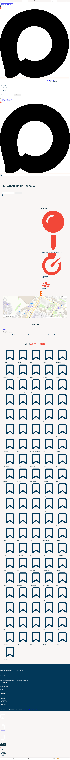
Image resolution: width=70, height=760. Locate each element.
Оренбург (58, 525)
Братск (57, 377)
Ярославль (6, 659)
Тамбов (31, 600)
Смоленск (58, 570)
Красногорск (6, 466)
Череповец (6, 644)
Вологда (31, 407)
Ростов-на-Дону (20, 555)
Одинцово (19, 525)
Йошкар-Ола (19, 436)
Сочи (5, 585)
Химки (31, 629)
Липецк (5, 481)
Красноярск (32, 466)
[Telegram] (1, 8)
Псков (5, 555)
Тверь (44, 600)
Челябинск (58, 629)
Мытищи (5, 496)
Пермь (31, 540)
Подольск (58, 540)
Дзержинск (6, 421)
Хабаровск (19, 629)
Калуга (57, 436)
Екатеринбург (19, 421)
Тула (18, 614)
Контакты (5, 91)
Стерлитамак (46, 585)
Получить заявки (14, 1)
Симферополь (46, 570)
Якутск (57, 644)
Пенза (18, 540)
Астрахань (6, 377)
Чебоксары (45, 629)
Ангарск (44, 362)
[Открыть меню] (1, 175)
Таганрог (18, 600)
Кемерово (6, 451)
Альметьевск (19, 362)
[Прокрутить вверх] (1, 744)
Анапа (31, 362)
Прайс (4, 90)
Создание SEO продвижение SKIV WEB (30, 709)
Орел (44, 525)
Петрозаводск (46, 540)
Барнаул (31, 377)
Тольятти (58, 600)
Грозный (58, 407)
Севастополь (32, 570)
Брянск (5, 392)
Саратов (18, 570)
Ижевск (57, 421)
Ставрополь (19, 585)
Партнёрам (5, 88)
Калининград (45, 436)
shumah (5, 331)
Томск (5, 614)
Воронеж (45, 407)
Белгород (45, 377)
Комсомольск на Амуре (35, 451)
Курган (44, 466)
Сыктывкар (6, 600)
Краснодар (19, 466)
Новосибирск (6, 525)
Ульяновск (58, 614)
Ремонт (4, 85)
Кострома (58, 451)
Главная (5, 84)
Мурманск (58, 481)
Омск (31, 525)
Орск (5, 540)
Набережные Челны (21, 496)
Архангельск (58, 362)
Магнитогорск (33, 481)
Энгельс (44, 644)
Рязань (31, 555)
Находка (44, 496)
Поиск (17, 94)
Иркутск (5, 436)
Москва (5, 362)
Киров (18, 451)
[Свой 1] (34, 77)
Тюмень (31, 614)
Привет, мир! (6, 329)
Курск (57, 466)
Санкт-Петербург (59, 555)
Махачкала (45, 481)
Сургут (57, 585)
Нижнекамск (6, 511)
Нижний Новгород (20, 511)
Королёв (44, 451)
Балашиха (19, 377)
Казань (31, 436)
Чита (18, 644)
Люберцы (19, 481)
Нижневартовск (59, 496)
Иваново (45, 421)
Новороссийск (59, 511)
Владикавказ (45, 392)
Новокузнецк (45, 511)
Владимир (58, 392)
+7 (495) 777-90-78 (46, 290)
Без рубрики (9, 332)
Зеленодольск (33, 421)
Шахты (31, 644)
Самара (44, 555)
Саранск (5, 570)
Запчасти (5, 87)
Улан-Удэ (45, 614)
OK (58, 758)
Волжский (19, 407)
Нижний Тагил (33, 511)
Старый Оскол (33, 585)
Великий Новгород (20, 392)
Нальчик (31, 496)
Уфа (4, 629)
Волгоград (6, 407)
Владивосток (32, 392)
